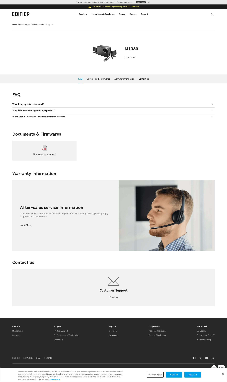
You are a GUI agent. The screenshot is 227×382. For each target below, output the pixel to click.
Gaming (122, 14)
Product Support (61, 331)
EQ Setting (201, 331)
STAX (38, 358)
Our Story (113, 331)
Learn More (135, 6)
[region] (113, 375)
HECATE (48, 358)
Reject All (174, 375)
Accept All (193, 375)
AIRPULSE (28, 358)
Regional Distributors (157, 331)
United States (141, 2)
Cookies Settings (155, 375)
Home (14, 25)
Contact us (58, 340)
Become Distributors (157, 335)
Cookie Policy (54, 379)
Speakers (83, 14)
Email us (114, 297)
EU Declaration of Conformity (66, 335)
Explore (133, 14)
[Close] (223, 374)
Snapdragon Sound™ (206, 335)
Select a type (24, 25)
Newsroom (113, 335)
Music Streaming (204, 340)
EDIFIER (16, 358)
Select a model (38, 25)
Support (144, 14)
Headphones (17, 331)
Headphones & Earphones (103, 14)
